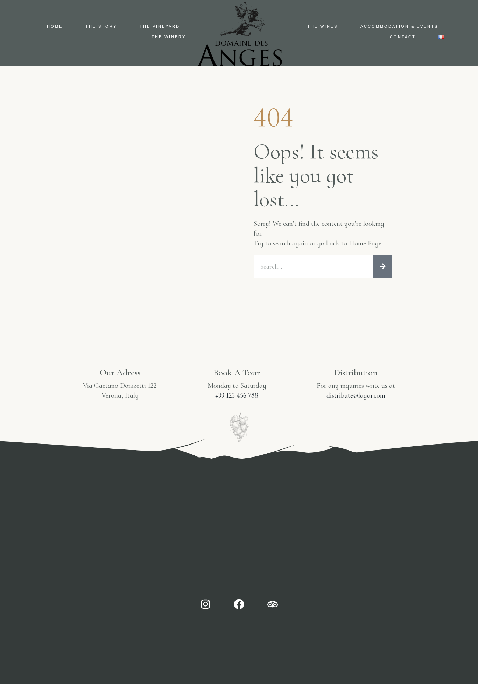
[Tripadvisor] (272, 604)
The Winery (169, 37)
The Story (101, 26)
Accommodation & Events (399, 26)
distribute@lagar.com (355, 395)
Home (55, 26)
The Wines (322, 26)
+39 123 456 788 (236, 395)
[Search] (382, 266)
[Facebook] (239, 604)
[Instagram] (205, 604)
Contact (403, 37)
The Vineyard (160, 26)
